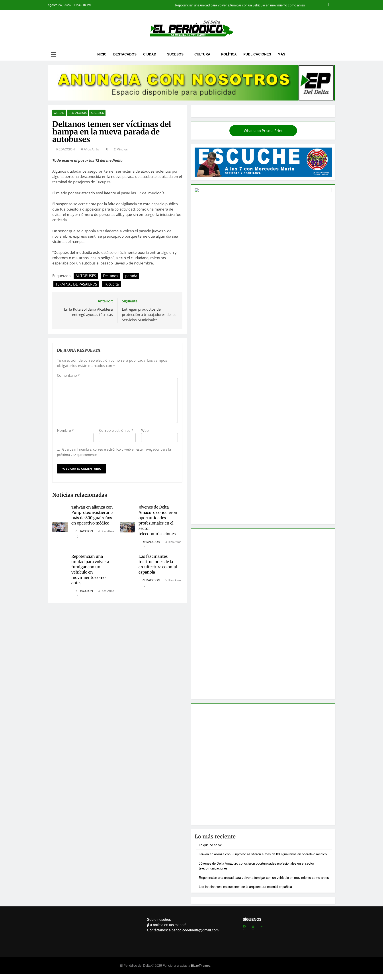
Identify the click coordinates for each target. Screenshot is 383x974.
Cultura (202, 54)
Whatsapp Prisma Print (263, 130)
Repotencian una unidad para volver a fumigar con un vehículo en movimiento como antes (240, 5)
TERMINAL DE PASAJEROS (76, 284)
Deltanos (110, 275)
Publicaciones (257, 54)
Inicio (101, 54)
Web (145, 430)
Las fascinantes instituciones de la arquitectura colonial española (158, 564)
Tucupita (111, 284)
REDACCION (65, 149)
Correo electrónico (116, 430)
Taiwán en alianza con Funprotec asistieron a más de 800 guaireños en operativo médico (92, 515)
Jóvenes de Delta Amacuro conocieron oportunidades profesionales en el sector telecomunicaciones (158, 520)
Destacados (125, 54)
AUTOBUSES (86, 275)
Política (229, 54)
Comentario (68, 375)
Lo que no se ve (210, 845)
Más (281, 54)
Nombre (65, 430)
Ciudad (149, 54)
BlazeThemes (200, 965)
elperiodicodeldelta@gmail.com (194, 930)
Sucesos (175, 54)
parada (131, 275)
